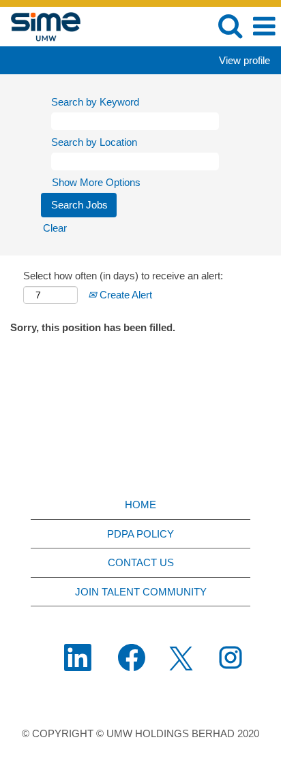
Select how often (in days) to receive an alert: (123, 275)
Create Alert (124, 294)
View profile (244, 60)
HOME (140, 504)
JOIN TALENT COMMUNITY (141, 592)
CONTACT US (141, 562)
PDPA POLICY (140, 534)
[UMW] (40, 25)
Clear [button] (55, 228)
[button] (264, 26)
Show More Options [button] (96, 182)
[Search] (230, 25)
